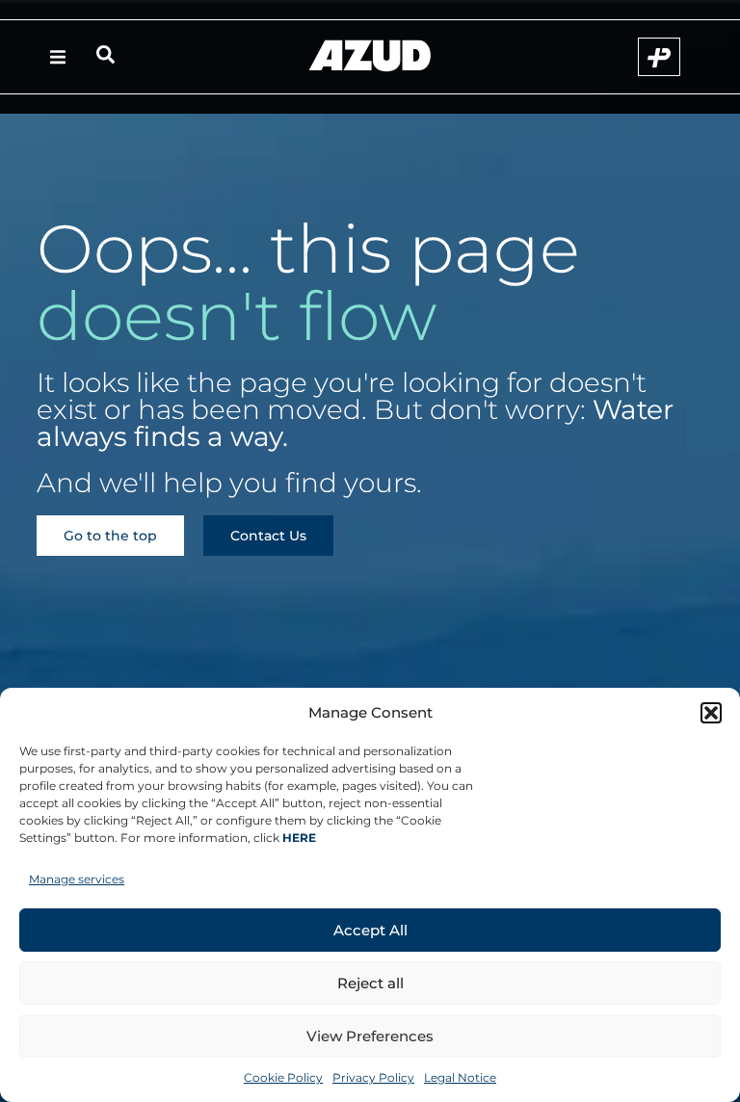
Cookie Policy (283, 1077)
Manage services (76, 879)
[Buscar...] (105, 57)
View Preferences (370, 1036)
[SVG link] (370, 55)
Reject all (370, 983)
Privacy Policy (373, 1077)
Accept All (370, 930)
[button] (711, 712)
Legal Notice (460, 1077)
